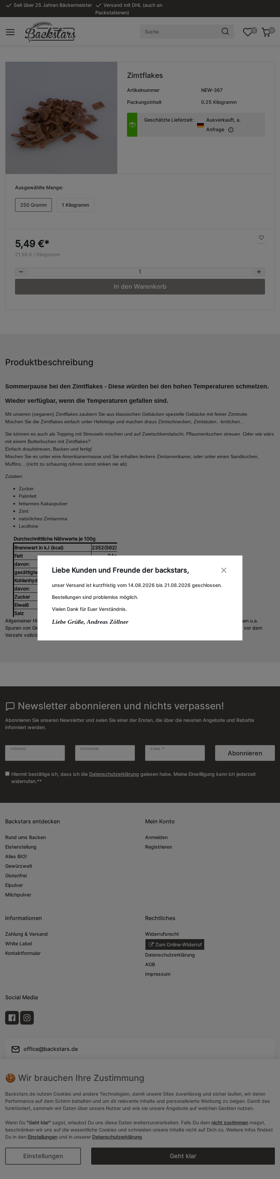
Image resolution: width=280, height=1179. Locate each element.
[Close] (224, 570)
